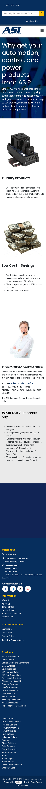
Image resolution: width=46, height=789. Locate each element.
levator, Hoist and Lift (12, 681)
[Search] (41, 13)
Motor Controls (8, 696)
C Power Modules (10, 656)
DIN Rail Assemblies (11, 675)
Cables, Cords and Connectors (15, 663)
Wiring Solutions (9, 768)
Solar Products (8, 746)
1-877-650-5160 (12, 5)
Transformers (8, 761)
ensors (5, 740)
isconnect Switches (11, 678)
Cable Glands (8, 660)
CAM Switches (8, 666)
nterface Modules (10, 687)
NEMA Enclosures (10, 703)
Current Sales (8, 636)
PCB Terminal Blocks (11, 721)
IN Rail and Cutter (10, 672)
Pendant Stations (9, 725)
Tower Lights (8, 758)
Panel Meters (8, 718)
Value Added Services (12, 765)
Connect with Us (12, 583)
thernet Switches (10, 684)
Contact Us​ (32, 21)
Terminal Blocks (9, 752)
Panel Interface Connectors (14, 706)
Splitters (9, 743)
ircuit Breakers (9, 669)
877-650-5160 (11, 554)
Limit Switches (8, 693)
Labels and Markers (11, 690)
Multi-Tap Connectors (11, 699)
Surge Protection (9, 749)
